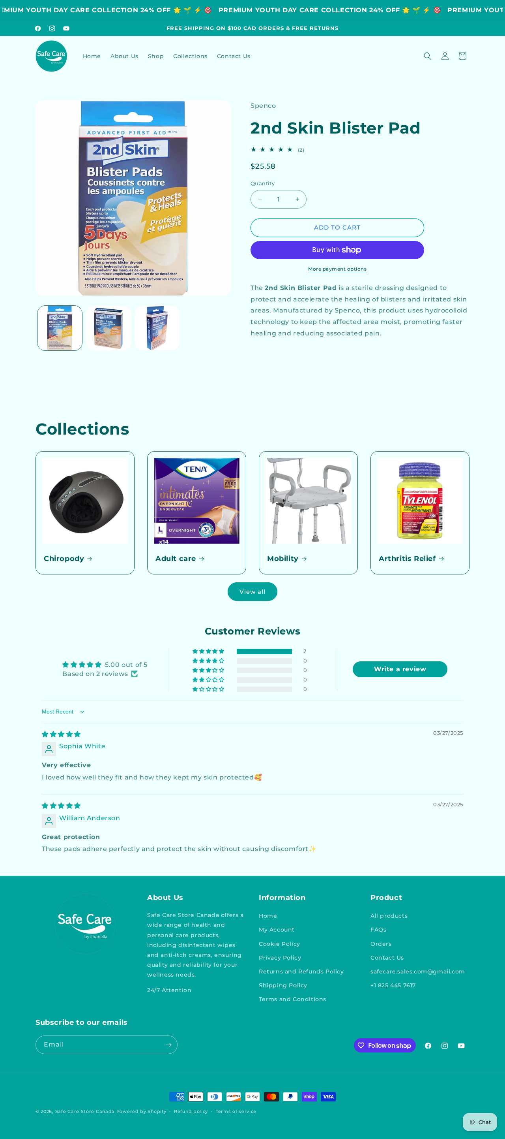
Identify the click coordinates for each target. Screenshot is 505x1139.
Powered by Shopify (141, 1111)
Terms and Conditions (292, 999)
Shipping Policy (283, 985)
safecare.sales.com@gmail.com (417, 971)
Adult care (175, 558)
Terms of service (236, 1111)
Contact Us (387, 957)
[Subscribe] (168, 1044)
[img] (61, 734)
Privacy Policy (280, 957)
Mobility (283, 558)
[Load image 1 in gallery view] (59, 328)
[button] (427, 56)
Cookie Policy (279, 943)
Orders (381, 943)
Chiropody (64, 558)
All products (389, 915)
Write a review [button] (400, 669)
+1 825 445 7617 (393, 985)
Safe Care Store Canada (85, 1111)
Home (268, 915)
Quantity (263, 183)
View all (252, 591)
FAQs (378, 929)
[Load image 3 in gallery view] (157, 328)
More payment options (337, 269)
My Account (277, 929)
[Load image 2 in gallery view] (108, 328)
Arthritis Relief (407, 558)
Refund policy (191, 1111)
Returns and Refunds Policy (301, 971)
